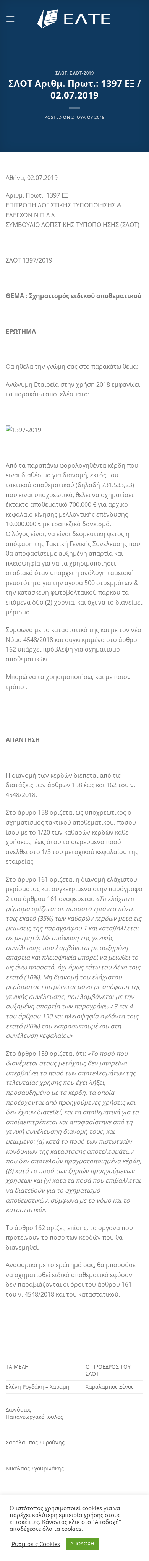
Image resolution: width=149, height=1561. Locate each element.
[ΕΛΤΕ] (74, 19)
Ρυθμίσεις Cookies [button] (35, 1543)
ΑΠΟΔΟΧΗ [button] (82, 1543)
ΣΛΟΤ (61, 73)
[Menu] (10, 19)
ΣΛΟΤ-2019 (82, 73)
